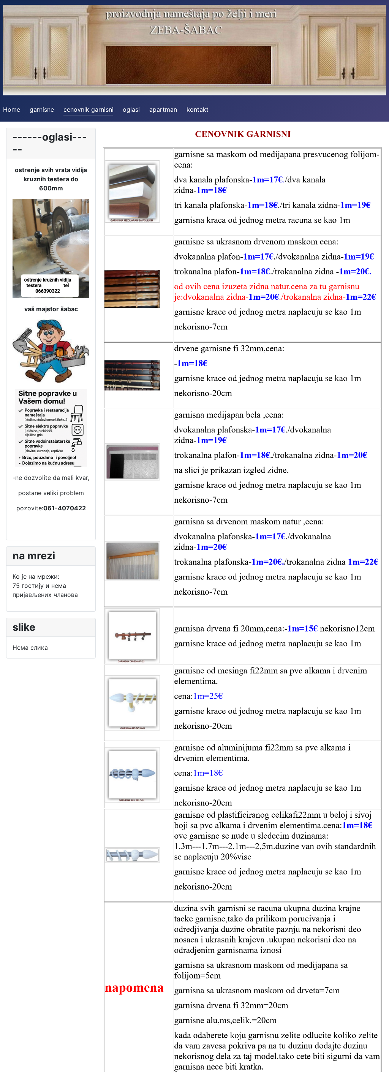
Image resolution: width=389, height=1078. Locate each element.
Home (11, 109)
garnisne (42, 109)
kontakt (198, 109)
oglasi (131, 109)
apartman (163, 109)
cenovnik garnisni (88, 109)
